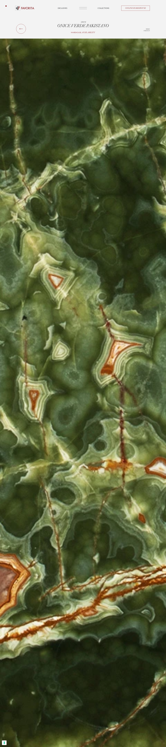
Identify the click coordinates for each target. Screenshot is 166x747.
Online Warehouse (135, 8)
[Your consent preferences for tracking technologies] (4, 742)
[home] (24, 8)
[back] (21, 29)
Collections (103, 8)
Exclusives (62, 8)
